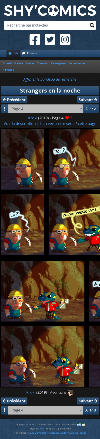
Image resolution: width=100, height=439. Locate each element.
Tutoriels (42, 63)
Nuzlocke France (77, 433)
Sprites (30, 63)
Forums (32, 53)
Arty (42, 428)
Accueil (7, 63)
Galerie (18, 63)
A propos (8, 69)
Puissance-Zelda (57, 433)
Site (16, 53)
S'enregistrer (58, 63)
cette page (87, 123)
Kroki (32, 118)
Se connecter (77, 63)
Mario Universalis (37, 433)
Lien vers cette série (57, 123)
